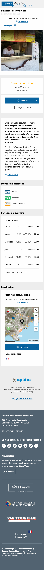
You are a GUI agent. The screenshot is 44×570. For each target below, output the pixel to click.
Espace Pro (26, 551)
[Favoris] (19, 5)
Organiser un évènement (12, 553)
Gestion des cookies (10, 551)
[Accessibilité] (13, 6)
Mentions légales (9, 548)
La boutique (31, 553)
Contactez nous (25, 548)
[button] (24, 6)
